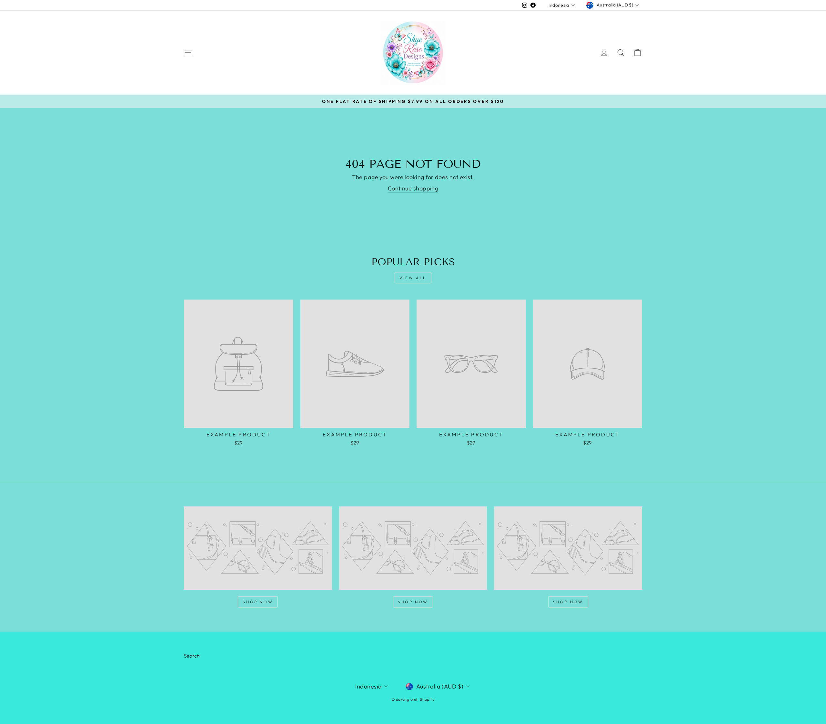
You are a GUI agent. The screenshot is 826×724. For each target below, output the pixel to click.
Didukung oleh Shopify (413, 699)
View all (413, 277)
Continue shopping (413, 188)
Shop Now (258, 601)
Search (192, 656)
